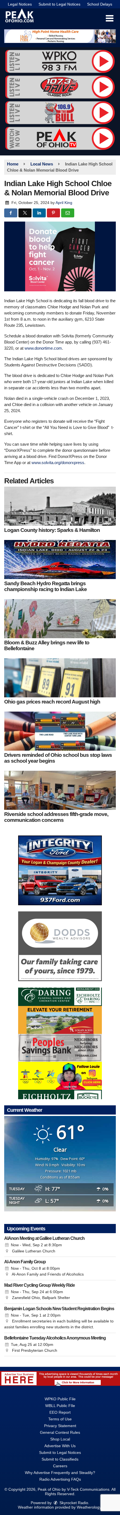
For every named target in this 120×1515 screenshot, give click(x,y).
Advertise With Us (60, 1446)
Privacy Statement (60, 1425)
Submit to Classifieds (60, 1459)
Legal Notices (20, 4)
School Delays (99, 4)
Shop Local (60, 1439)
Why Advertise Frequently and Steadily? (60, 1472)
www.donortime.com (43, 348)
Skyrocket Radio (73, 1502)
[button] (109, 18)
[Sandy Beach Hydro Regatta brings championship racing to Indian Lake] (60, 559)
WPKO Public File (60, 1399)
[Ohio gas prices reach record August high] (60, 677)
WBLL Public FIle (60, 1405)
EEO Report (60, 1412)
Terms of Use (60, 1419)
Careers (60, 1466)
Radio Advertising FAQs (60, 1479)
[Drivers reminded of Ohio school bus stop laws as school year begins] (60, 731)
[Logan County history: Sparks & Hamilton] (60, 506)
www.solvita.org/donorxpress (58, 462)
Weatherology (89, 1507)
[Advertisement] (60, 36)
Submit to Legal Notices (59, 4)
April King (64, 202)
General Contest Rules (60, 1432)
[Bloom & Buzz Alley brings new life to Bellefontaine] (60, 618)
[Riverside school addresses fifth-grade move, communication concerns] (60, 790)
